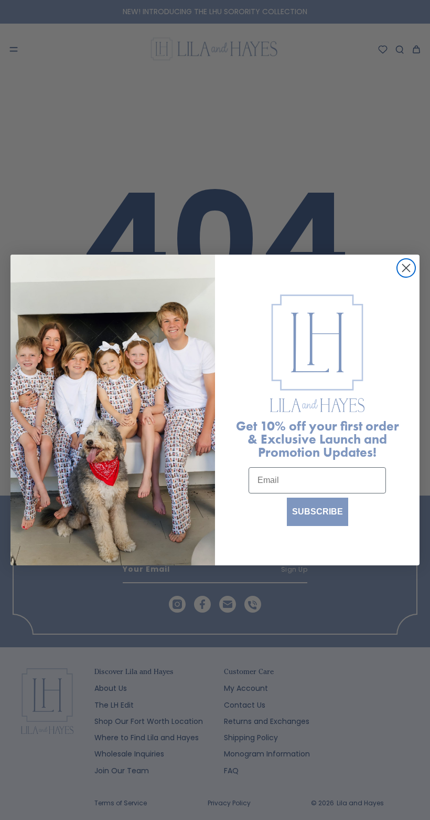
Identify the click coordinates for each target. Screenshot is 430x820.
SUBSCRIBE (317, 511)
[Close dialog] (406, 268)
